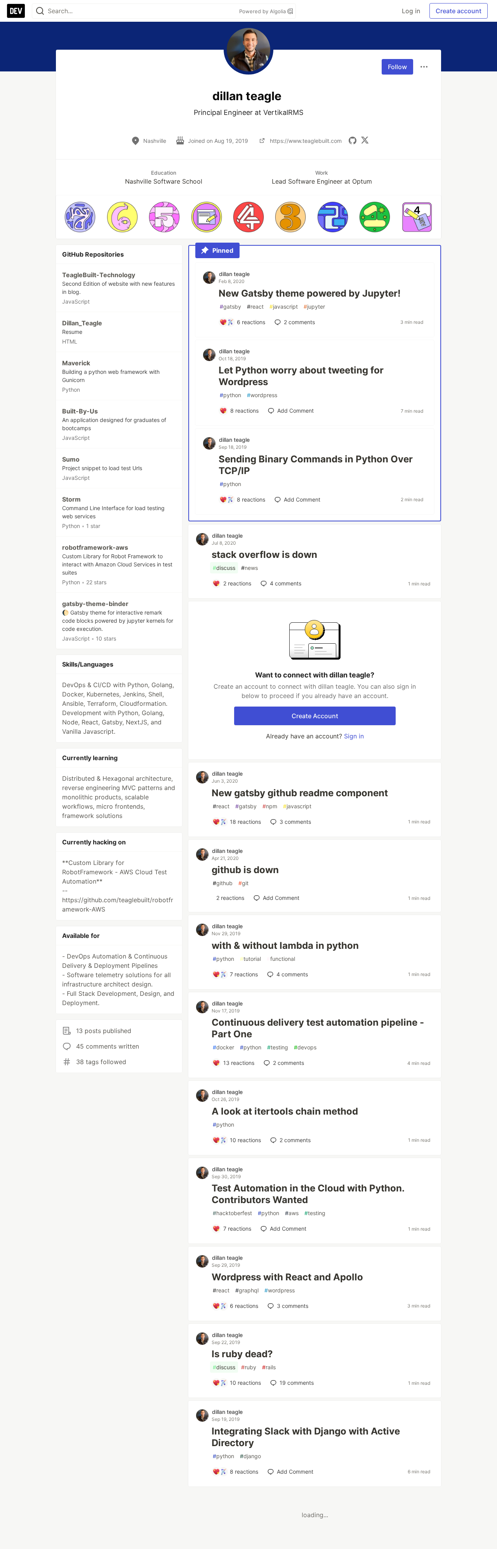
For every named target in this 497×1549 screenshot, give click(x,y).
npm (269, 806)
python (230, 395)
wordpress (262, 395)
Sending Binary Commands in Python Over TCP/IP (316, 464)
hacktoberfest (232, 1213)
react (255, 306)
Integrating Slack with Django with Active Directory (306, 1437)
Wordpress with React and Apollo (287, 1277)
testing (277, 1047)
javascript (283, 306)
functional (281, 958)
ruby (248, 1367)
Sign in (354, 736)
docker (223, 1047)
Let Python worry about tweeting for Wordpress (301, 376)
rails (269, 1367)
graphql (247, 1290)
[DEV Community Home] (16, 11)
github (223, 883)
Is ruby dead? (242, 1354)
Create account (458, 11)
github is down (245, 869)
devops (305, 1047)
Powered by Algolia (263, 11)
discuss (224, 567)
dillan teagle (234, 274)
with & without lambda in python (285, 945)
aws (292, 1213)
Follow (397, 67)
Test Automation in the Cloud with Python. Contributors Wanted (308, 1194)
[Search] (40, 11)
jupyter (314, 306)
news (249, 567)
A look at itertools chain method (285, 1111)
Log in (411, 11)
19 (297, 1382)
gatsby (230, 306)
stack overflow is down (264, 554)
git (243, 883)
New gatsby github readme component (300, 793)
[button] (80, 217)
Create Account (315, 716)
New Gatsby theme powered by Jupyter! (310, 293)
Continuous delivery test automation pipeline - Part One (318, 1028)
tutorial (250, 958)
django (250, 1456)
